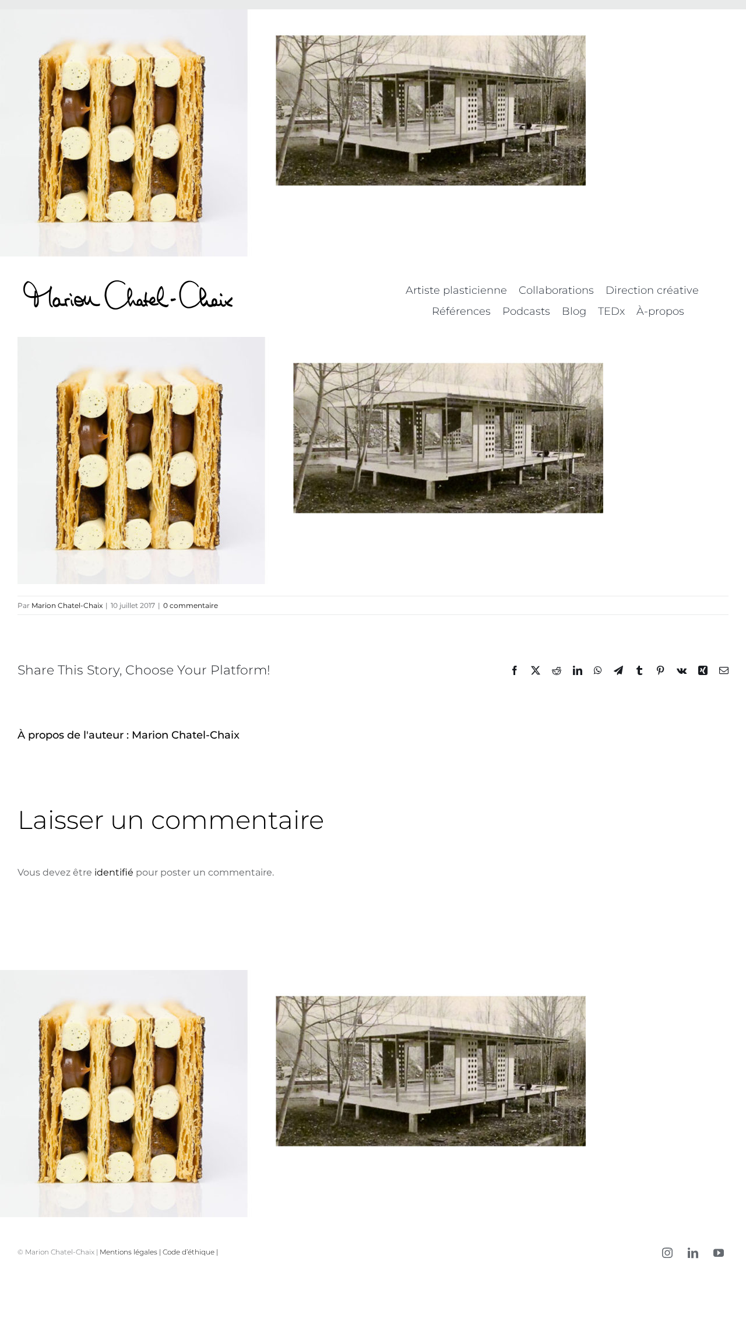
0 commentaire (190, 605)
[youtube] (719, 1253)
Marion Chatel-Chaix (67, 605)
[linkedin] (693, 1253)
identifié (113, 872)
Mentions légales (128, 1251)
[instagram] (667, 1253)
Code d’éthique (188, 1251)
